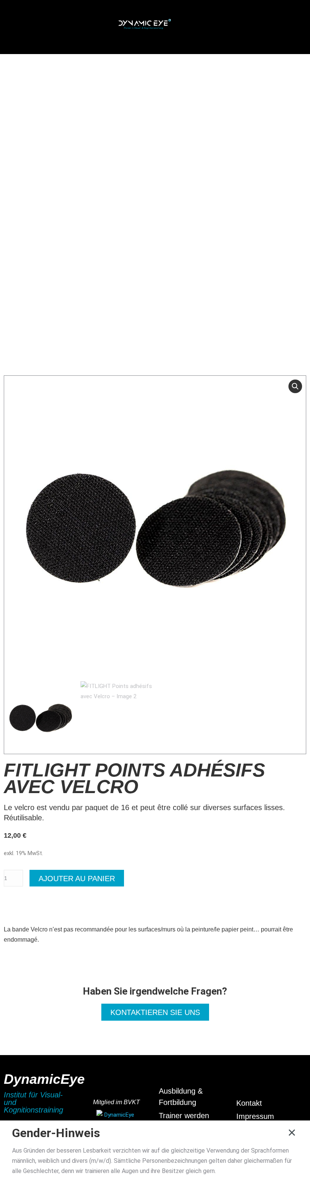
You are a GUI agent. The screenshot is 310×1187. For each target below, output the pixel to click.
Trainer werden (184, 1115)
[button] (57, 25)
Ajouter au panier (77, 878)
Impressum (255, 1116)
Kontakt (249, 1103)
